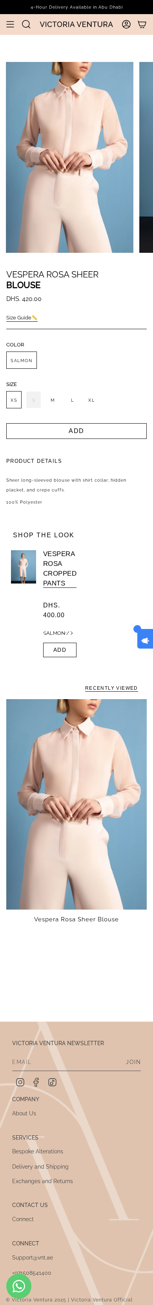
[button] (26, 24)
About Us (24, 1113)
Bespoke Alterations (37, 1151)
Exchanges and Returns (42, 1181)
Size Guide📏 (22, 318)
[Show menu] (10, 24)
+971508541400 (31, 1273)
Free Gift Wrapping (76, 7)
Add (59, 650)
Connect (23, 1219)
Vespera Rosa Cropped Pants (59, 568)
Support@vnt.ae (32, 1257)
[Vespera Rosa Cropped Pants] (23, 603)
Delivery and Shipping (40, 1167)
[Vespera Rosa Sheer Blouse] (76, 804)
